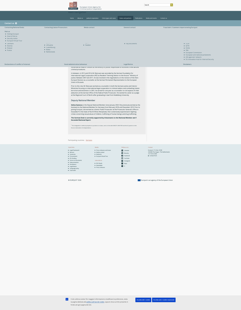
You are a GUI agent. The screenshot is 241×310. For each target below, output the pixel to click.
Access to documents (76, 160)
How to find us (12, 36)
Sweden (88, 45)
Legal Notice (128, 64)
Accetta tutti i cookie (143, 300)
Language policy (74, 168)
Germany (89, 140)
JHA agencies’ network (193, 57)
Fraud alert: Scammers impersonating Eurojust (180, 27)
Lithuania (49, 45)
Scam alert (73, 170)
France (9, 50)
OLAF (187, 43)
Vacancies (73, 154)
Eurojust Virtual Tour (14, 41)
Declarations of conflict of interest (17, 64)
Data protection (74, 162)
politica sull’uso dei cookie (95, 302)
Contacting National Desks (14, 27)
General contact (130, 27)
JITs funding (73, 158)
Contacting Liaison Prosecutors (55, 27)
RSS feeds (99, 163)
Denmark (10, 43)
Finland (9, 48)
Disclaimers (187, 64)
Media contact (89, 27)
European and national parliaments (198, 55)
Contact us (9, 23)
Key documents (131, 43)
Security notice (12, 38)
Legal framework (74, 150)
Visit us (7, 31)
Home (72, 18)
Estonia (9, 46)
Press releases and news (103, 150)
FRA (187, 50)
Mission (72, 152)
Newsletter (99, 165)
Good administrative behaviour (75, 64)
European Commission (194, 53)
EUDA (188, 48)
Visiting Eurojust (13, 34)
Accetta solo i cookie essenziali (163, 300)
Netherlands (50, 52)
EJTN (187, 46)
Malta (48, 50)
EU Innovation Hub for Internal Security (200, 59)
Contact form (153, 156)
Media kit (98, 154)
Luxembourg (50, 47)
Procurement (73, 156)
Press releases (100, 167)
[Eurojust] (73, 5)
